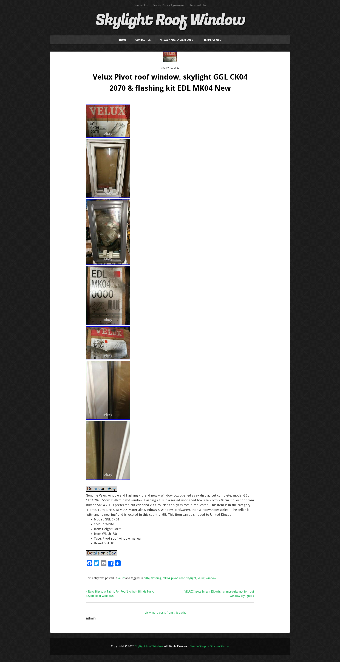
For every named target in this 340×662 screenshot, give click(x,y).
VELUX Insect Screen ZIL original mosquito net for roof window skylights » (219, 594)
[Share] (110, 564)
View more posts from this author (166, 612)
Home (122, 39)
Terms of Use (198, 5)
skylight (191, 578)
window (211, 578)
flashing (156, 578)
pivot (174, 578)
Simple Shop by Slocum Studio (209, 646)
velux (121, 578)
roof (182, 578)
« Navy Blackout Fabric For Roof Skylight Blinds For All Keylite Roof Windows (120, 594)
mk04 (166, 578)
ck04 (146, 578)
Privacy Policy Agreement (168, 5)
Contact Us (141, 5)
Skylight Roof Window (170, 20)
